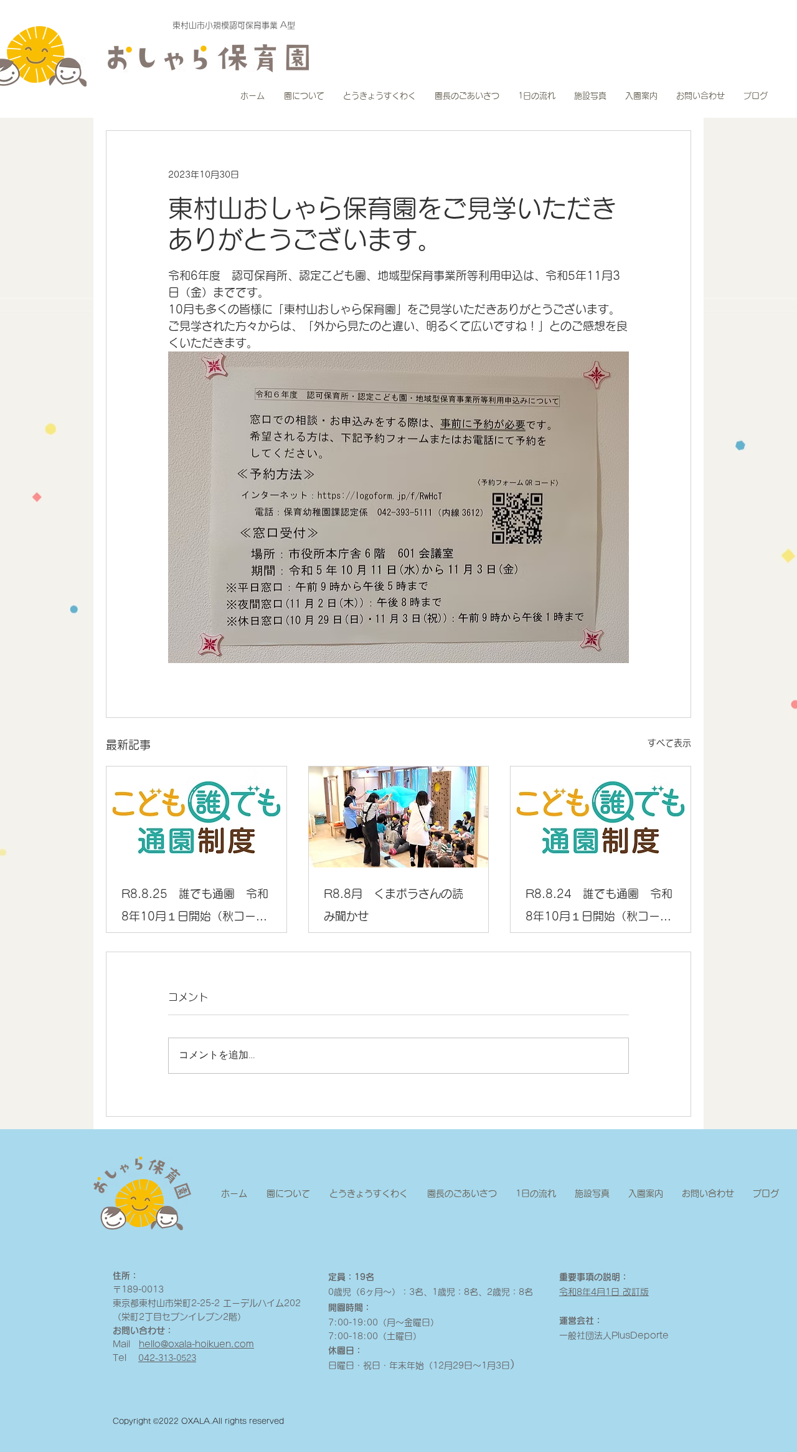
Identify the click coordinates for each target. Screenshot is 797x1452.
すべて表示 (669, 742)
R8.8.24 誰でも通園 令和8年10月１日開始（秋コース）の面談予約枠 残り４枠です (599, 907)
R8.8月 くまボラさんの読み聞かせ (393, 905)
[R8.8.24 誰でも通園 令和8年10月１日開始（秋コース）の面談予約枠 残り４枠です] (601, 817)
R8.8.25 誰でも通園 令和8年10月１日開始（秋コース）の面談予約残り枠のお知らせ (194, 907)
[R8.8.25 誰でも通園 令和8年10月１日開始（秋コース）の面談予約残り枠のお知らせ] (196, 817)
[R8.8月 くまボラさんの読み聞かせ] (399, 817)
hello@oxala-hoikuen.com (196, 1344)
